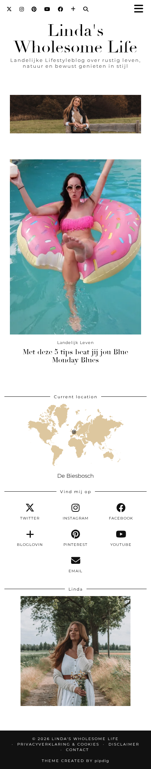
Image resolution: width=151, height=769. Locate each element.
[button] (141, 9)
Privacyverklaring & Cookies (58, 744)
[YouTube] (47, 9)
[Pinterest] (34, 9)
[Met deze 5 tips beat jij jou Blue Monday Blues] (75, 246)
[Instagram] (21, 9)
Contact (77, 749)
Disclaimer (123, 744)
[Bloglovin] (73, 9)
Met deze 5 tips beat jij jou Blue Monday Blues (75, 356)
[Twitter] (9, 9)
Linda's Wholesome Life (75, 38)
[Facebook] (60, 9)
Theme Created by (75, 760)
